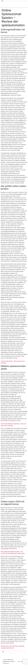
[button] (14, 7)
